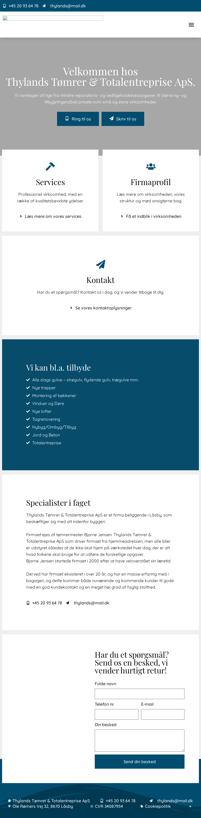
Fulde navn (105, 683)
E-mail (147, 704)
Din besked (105, 724)
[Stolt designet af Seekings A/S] (190, 806)
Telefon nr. (104, 704)
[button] (191, 24)
